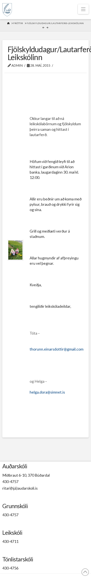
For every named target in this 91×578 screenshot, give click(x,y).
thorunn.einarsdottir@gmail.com (56, 349)
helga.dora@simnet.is (47, 392)
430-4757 (10, 481)
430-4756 (10, 568)
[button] (83, 9)
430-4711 (10, 541)
